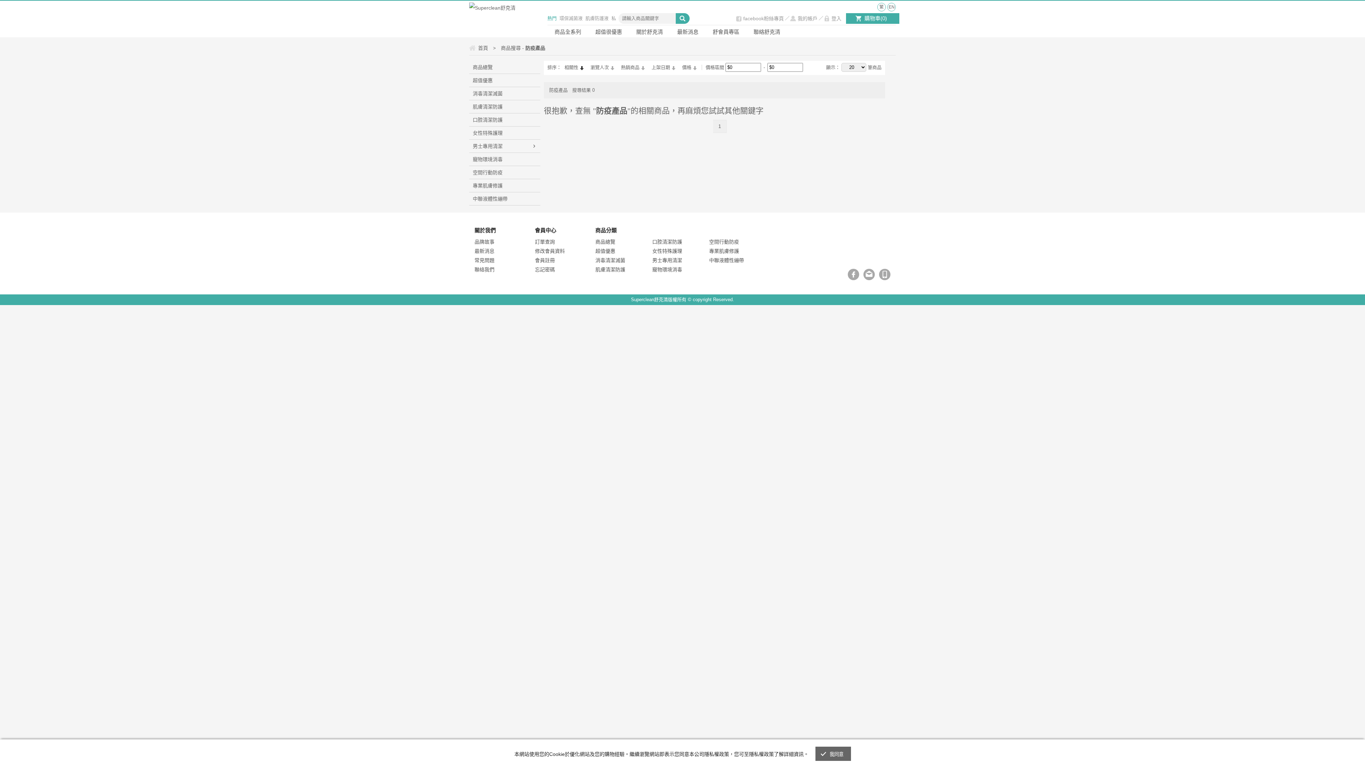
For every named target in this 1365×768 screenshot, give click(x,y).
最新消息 (687, 32)
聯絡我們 (484, 269)
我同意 (837, 754)
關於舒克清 (649, 32)
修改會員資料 (550, 251)
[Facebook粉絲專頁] (853, 274)
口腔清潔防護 (488, 120)
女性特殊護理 (488, 133)
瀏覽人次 (599, 67)
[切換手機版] (884, 274)
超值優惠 (483, 80)
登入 (836, 18)
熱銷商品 (630, 67)
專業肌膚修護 (488, 185)
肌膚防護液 (597, 18)
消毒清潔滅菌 (488, 93)
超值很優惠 (608, 32)
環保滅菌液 (571, 18)
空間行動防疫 (488, 172)
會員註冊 (545, 260)
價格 (686, 67)
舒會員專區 (726, 32)
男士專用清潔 (488, 146)
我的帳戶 (808, 18)
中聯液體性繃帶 (490, 199)
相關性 (571, 67)
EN (892, 7)
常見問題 (484, 260)
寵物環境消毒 (488, 159)
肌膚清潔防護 (488, 107)
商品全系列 (568, 32)
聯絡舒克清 (767, 32)
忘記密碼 (545, 269)
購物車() (875, 18)
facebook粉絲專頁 (763, 18)
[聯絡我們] (869, 274)
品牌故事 (484, 242)
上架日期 (661, 67)
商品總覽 (483, 67)
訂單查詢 (545, 242)
